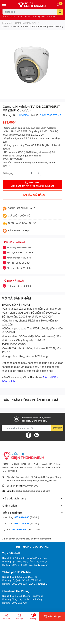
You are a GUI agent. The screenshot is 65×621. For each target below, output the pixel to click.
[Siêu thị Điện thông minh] (32, 4)
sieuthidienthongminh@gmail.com (32, 490)
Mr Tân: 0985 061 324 (18, 262)
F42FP (28, 16)
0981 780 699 (22, 523)
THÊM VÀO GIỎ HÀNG (32, 194)
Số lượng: (8, 173)
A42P (20, 16)
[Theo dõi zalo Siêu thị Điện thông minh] (36, 434)
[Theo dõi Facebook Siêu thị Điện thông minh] (28, 434)
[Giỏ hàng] (58, 4)
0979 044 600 (30, 485)
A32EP (13, 16)
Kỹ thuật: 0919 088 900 (19, 285)
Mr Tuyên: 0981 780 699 (20, 252)
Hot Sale (51, 16)
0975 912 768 (19, 602)
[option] (32, 63)
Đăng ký (57, 427)
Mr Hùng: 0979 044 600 (19, 247)
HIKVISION (24, 115)
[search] (60, 12)
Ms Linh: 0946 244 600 (19, 267)
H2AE (5, 16)
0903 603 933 (19, 583)
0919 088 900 (20, 529)
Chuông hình (39, 16)
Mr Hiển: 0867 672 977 (19, 257)
